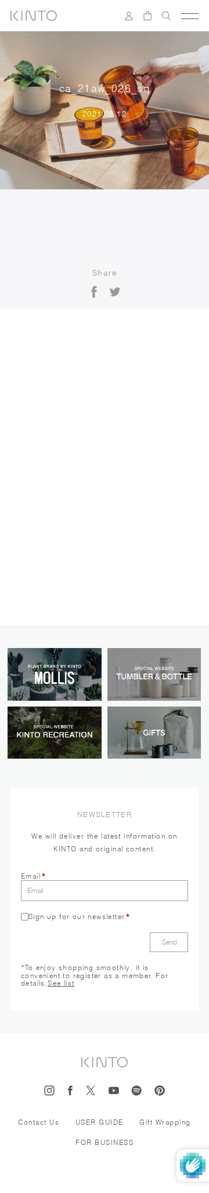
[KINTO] (33, 15)
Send (169, 942)
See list (61, 983)
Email (31, 876)
